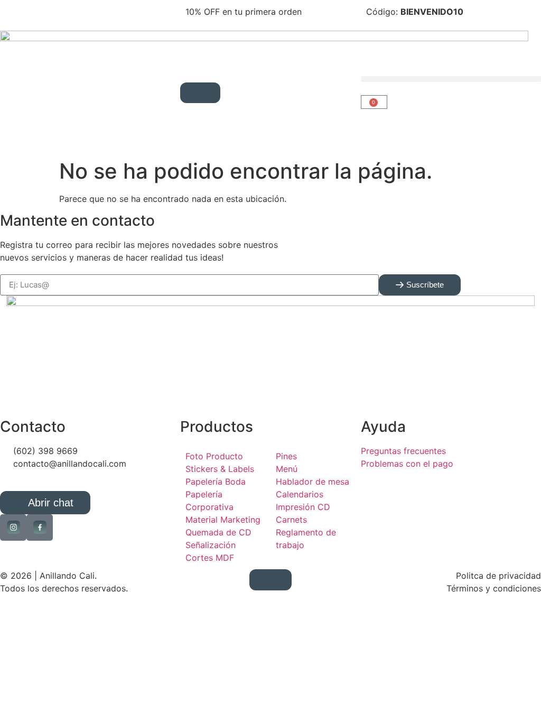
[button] (451, 79)
